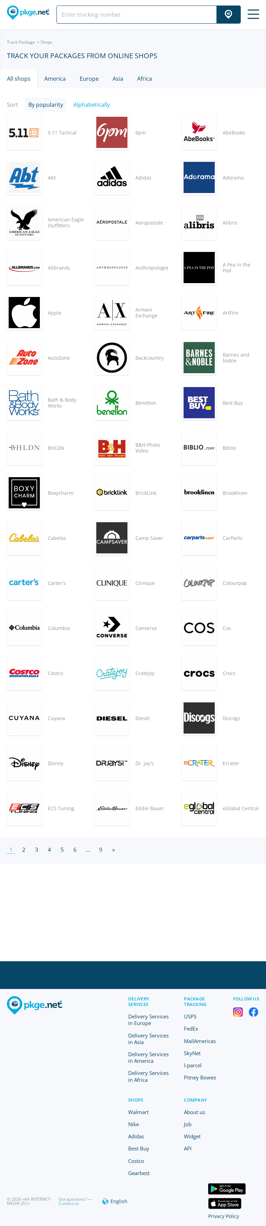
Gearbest (139, 1173)
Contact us (69, 1203)
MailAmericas (200, 1040)
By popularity (45, 104)
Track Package (21, 42)
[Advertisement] (133, 912)
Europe (89, 78)
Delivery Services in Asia (148, 1038)
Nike (133, 1124)
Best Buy (138, 1148)
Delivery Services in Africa (148, 1076)
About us (194, 1112)
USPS (190, 1016)
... (88, 849)
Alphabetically (91, 104)
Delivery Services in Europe (148, 1019)
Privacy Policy (223, 1216)
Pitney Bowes (200, 1077)
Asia (118, 78)
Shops (135, 1100)
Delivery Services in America (148, 1057)
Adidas (136, 1136)
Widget (192, 1136)
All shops (18, 78)
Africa (144, 78)
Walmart (138, 1112)
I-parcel (193, 1065)
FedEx (191, 1028)
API (188, 1148)
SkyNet (192, 1053)
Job (188, 1124)
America (55, 78)
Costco (136, 1160)
